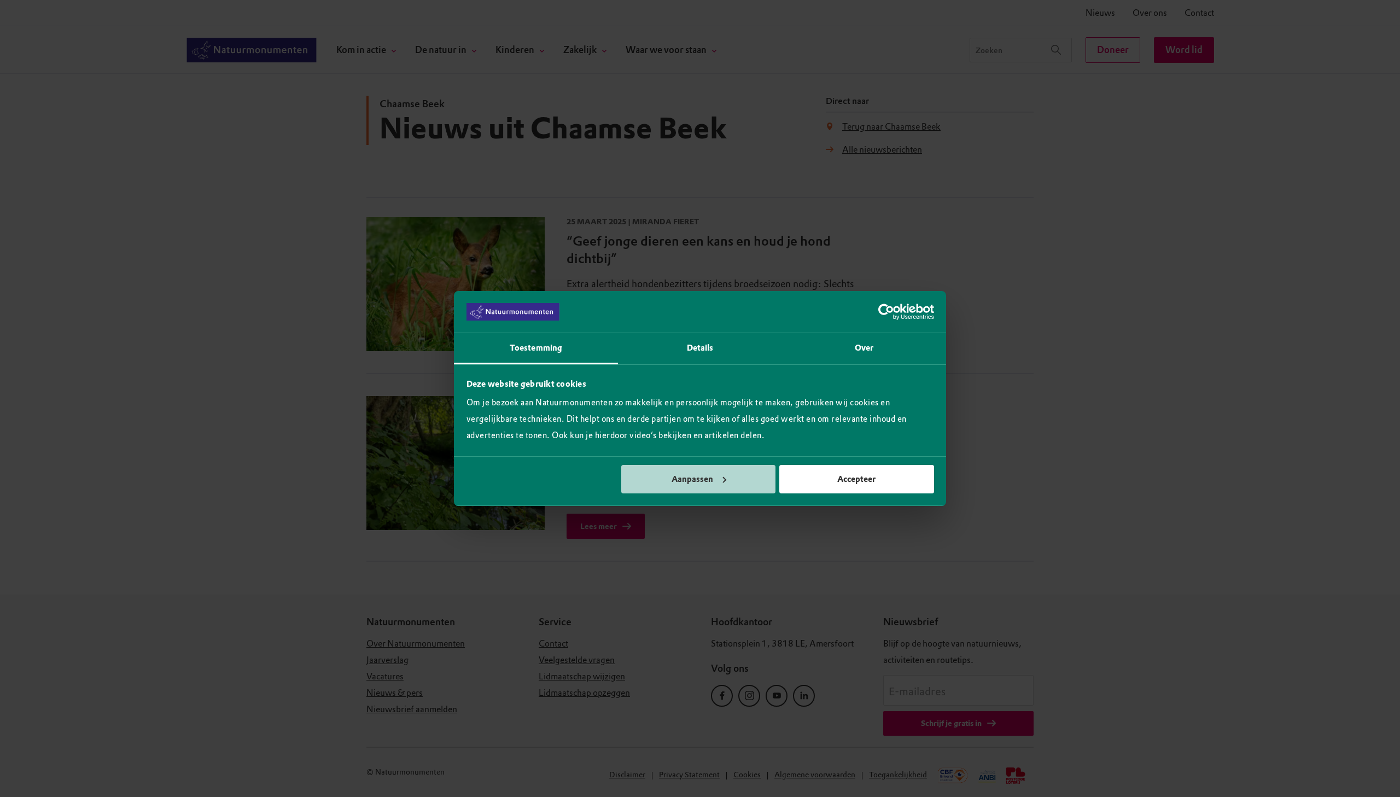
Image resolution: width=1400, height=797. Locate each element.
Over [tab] (864, 348)
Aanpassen (692, 479)
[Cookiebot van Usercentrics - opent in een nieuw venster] (886, 312)
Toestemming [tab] (536, 348)
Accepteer (856, 479)
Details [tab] (700, 348)
